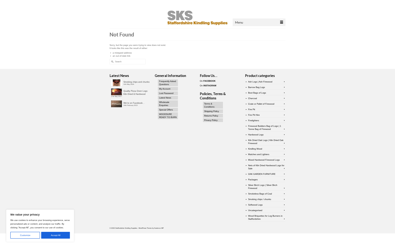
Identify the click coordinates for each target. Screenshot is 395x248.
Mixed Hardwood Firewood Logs (264, 160)
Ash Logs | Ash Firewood (260, 81)
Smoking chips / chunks (259, 199)
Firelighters (253, 120)
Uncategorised (255, 210)
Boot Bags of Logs (257, 93)
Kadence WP (159, 228)
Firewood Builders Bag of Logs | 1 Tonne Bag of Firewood (264, 127)
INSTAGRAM (209, 85)
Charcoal (252, 98)
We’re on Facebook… (134, 103)
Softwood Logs (255, 205)
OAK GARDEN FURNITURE (261, 174)
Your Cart (121, 2)
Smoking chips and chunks (136, 82)
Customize (25, 235)
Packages (253, 179)
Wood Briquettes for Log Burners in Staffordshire (265, 217)
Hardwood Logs (256, 134)
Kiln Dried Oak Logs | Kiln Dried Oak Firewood (265, 141)
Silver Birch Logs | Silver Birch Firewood (262, 186)
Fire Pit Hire (254, 115)
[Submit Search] (251, 2)
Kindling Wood (255, 149)
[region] (40, 226)
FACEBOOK (209, 81)
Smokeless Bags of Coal (260, 193)
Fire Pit (251, 109)
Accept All (55, 235)
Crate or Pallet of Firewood (261, 104)
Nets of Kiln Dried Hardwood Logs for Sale (266, 167)
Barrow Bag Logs (256, 87)
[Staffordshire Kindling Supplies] (197, 17)
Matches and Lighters (258, 154)
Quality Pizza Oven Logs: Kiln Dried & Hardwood (135, 92)
